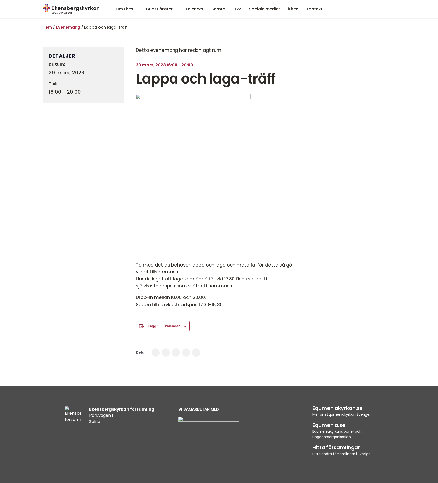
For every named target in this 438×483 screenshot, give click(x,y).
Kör (237, 9)
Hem (47, 27)
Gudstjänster (159, 9)
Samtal (218, 9)
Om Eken (124, 9)
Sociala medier (264, 9)
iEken (293, 9)
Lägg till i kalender (164, 325)
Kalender (194, 9)
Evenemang (68, 27)
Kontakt (314, 9)
